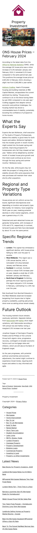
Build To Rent (11, 425)
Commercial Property (14, 451)
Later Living (10, 435)
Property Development (14, 446)
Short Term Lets (12, 430)
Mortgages (10, 415)
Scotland (14, 388)
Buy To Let (10, 420)
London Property (12, 441)
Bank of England (7, 386)
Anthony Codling (8, 87)
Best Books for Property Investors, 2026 (17, 467)
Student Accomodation (15, 433)
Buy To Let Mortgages (14, 423)
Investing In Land (12, 453)
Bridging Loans (11, 448)
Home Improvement (13, 418)
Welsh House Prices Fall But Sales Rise (16, 499)
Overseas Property (13, 443)
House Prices (22, 379)
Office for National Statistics (13, 65)
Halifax (21, 321)
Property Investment (10, 397)
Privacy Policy (21, 401)
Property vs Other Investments (17, 456)
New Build (25, 386)
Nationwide (10, 321)
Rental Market (11, 428)
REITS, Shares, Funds (14, 438)
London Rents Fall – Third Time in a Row (17, 487)
